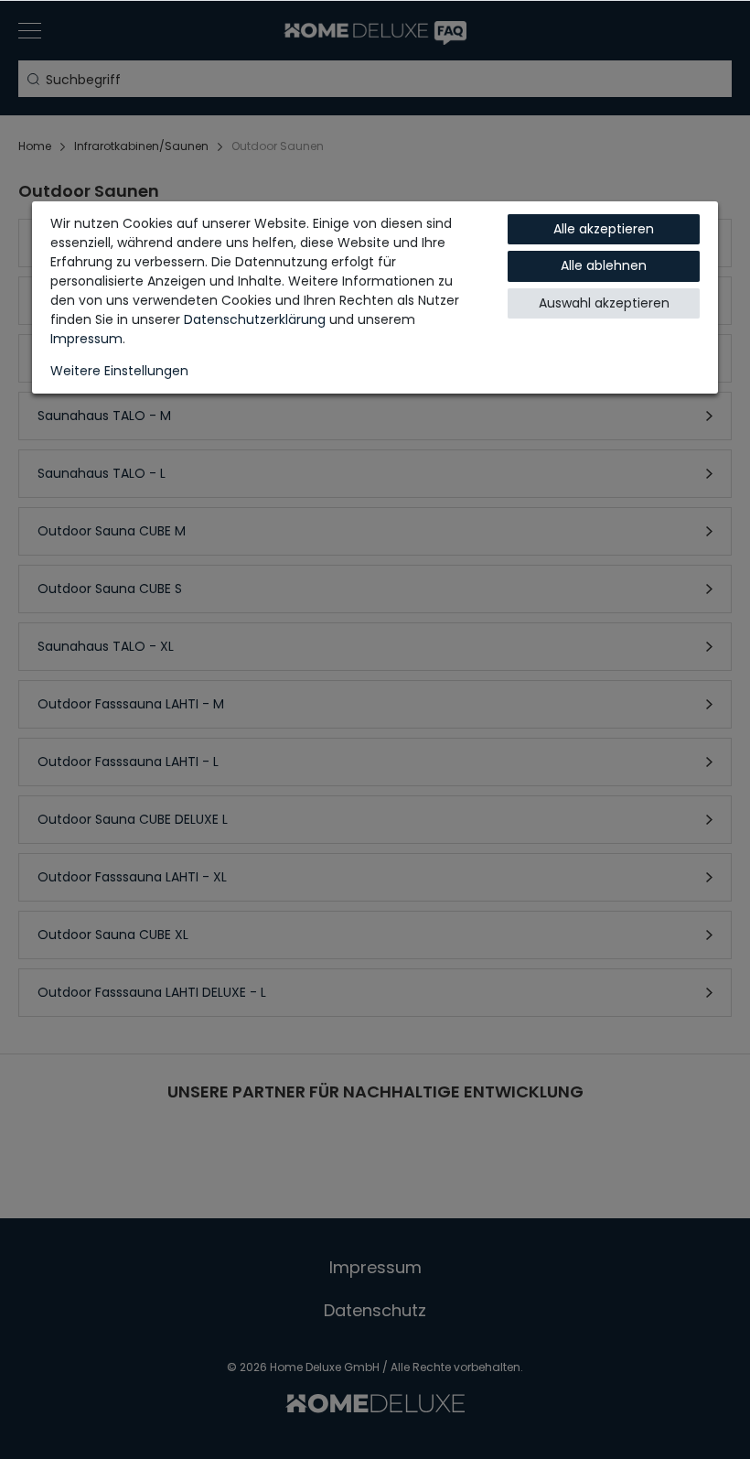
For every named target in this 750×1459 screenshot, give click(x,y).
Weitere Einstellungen (119, 371)
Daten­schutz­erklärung (255, 319)
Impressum (86, 339)
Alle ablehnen (604, 265)
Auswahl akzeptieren (604, 303)
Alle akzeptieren (603, 229)
